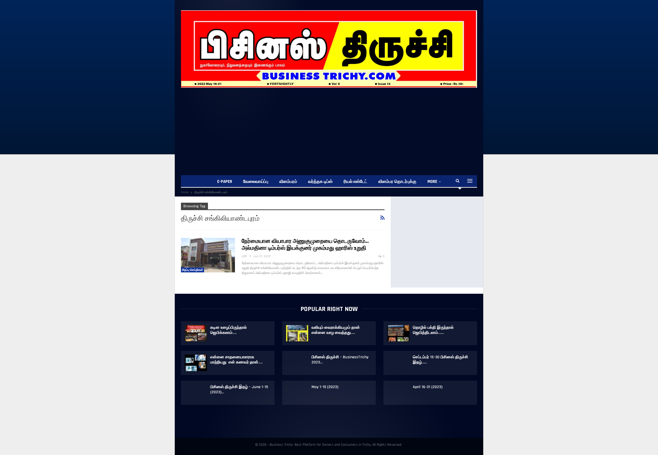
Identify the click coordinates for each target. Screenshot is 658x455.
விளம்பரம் (288, 181)
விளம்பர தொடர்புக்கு (397, 181)
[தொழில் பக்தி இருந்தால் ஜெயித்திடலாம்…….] (398, 333)
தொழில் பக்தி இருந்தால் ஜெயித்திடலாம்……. (433, 330)
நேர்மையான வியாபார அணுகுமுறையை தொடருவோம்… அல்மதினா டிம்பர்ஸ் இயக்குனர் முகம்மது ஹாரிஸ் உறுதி (305, 245)
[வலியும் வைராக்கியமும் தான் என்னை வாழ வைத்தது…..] (297, 333)
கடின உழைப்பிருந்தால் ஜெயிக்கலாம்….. (228, 330)
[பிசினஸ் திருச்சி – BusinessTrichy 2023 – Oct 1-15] (297, 363)
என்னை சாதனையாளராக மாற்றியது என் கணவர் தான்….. (236, 359)
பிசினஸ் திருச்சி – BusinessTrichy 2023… (340, 359)
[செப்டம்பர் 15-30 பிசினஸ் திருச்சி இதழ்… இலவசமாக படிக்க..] (398, 363)
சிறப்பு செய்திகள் (192, 270)
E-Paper (224, 181)
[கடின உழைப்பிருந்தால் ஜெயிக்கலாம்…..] (196, 333)
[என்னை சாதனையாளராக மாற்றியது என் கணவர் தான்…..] (196, 363)
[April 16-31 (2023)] (398, 393)
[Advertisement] (335, 126)
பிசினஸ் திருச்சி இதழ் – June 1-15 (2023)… (239, 389)
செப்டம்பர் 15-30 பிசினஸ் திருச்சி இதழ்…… (440, 359)
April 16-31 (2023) (427, 387)
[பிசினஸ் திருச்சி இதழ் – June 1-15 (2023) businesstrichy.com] (196, 393)
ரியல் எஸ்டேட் (355, 181)
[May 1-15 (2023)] (297, 393)
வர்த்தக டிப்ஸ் (320, 181)
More (432, 181)
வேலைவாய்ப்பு (255, 181)
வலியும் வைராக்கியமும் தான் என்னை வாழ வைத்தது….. (336, 330)
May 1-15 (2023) (325, 387)
